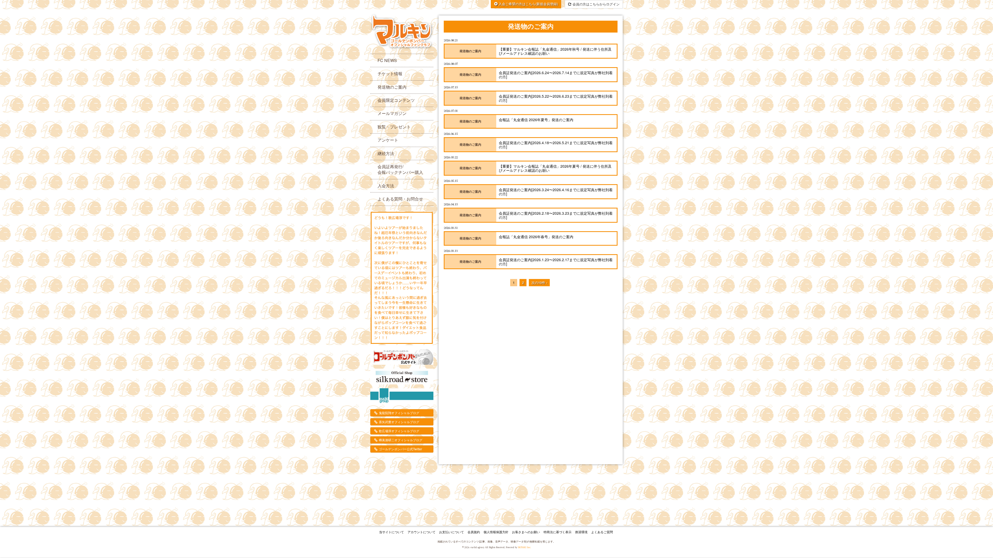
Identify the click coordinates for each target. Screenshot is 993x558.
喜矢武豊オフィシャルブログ (399, 422)
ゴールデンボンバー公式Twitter (400, 449)
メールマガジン (392, 113)
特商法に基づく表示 (557, 532)
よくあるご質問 (602, 532)
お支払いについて (451, 532)
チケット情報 (390, 73)
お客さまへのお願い (526, 532)
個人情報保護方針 (496, 532)
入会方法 (386, 186)
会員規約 (474, 532)
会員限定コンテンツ (396, 100)
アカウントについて (421, 532)
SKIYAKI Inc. (524, 547)
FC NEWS (387, 60)
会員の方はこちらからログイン (595, 4)
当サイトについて (391, 532)
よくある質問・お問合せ (400, 199)
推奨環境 (581, 532)
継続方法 (386, 153)
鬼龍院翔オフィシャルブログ (399, 412)
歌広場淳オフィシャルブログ (399, 431)
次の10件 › (539, 282)
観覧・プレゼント (394, 127)
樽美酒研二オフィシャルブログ (400, 440)
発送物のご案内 (392, 87)
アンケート (388, 140)
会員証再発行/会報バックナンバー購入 (400, 169)
